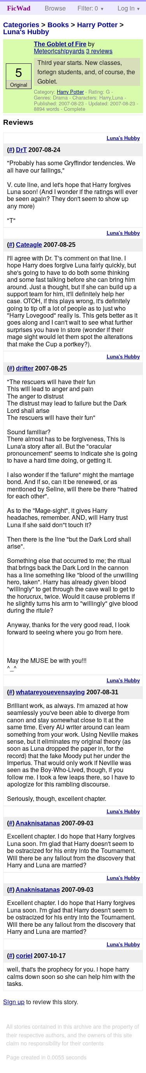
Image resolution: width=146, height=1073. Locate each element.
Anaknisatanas (38, 823)
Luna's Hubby (26, 32)
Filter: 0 (87, 7)
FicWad (18, 8)
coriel (24, 955)
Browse (55, 7)
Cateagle (29, 244)
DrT (21, 150)
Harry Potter (97, 25)
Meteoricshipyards (59, 50)
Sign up (14, 1001)
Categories (21, 25)
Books (58, 25)
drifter (24, 368)
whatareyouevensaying (50, 692)
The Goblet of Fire (60, 44)
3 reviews (99, 50)
